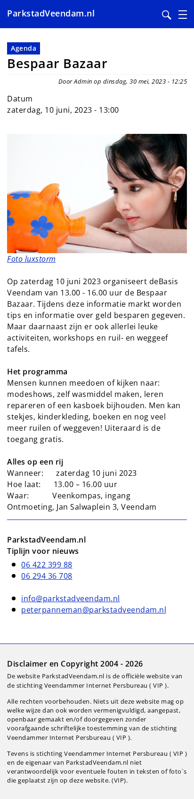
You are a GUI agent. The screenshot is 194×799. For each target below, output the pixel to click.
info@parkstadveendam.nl (70, 598)
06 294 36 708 (47, 576)
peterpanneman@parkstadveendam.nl (93, 610)
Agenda (23, 48)
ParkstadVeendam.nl (51, 13)
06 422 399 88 (47, 564)
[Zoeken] (166, 15)
